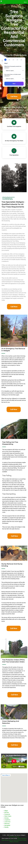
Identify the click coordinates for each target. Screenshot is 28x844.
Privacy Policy (12, 836)
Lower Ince (7, 821)
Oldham (11, 841)
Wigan (6, 810)
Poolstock (7, 814)
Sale (14, 840)
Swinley (6, 827)
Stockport (16, 841)
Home (17, 836)
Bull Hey (6, 812)
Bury (3, 840)
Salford (6, 840)
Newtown (7, 823)
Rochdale (24, 840)
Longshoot (7, 820)
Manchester (18, 840)
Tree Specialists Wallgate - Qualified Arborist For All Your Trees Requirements (13, 204)
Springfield (7, 825)
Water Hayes (7, 816)
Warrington (23, 838)
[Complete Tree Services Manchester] (8, 2)
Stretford (10, 840)
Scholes (6, 818)
